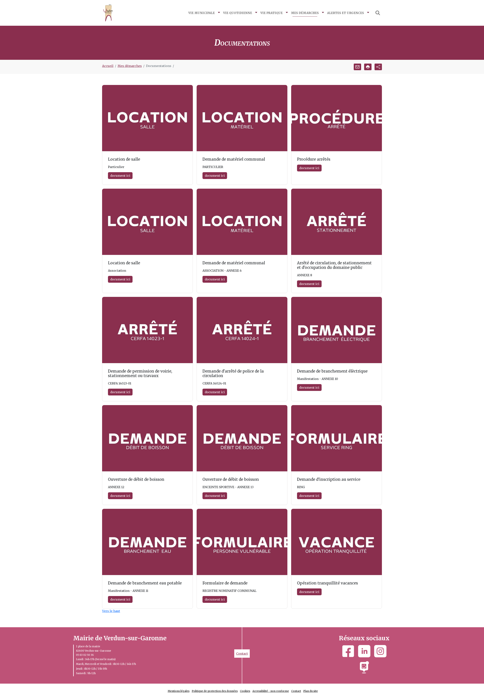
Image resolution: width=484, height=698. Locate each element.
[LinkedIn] (364, 651)
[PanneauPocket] (364, 667)
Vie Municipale (201, 12)
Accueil (107, 66)
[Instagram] (380, 651)
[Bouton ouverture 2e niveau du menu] (219, 12)
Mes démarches (305, 12)
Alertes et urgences (345, 12)
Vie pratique (271, 12)
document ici (120, 175)
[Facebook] (348, 651)
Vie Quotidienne (237, 12)
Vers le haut (111, 611)
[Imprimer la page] (368, 67)
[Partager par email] (357, 67)
